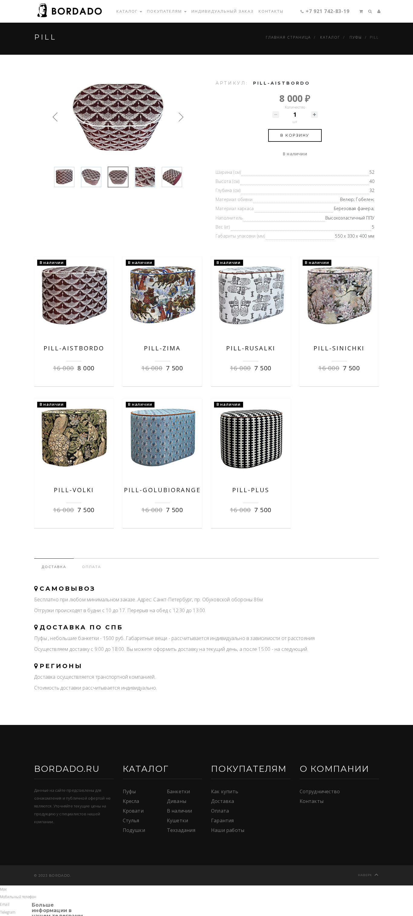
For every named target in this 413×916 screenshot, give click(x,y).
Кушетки (177, 820)
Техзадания (181, 830)
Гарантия (222, 820)
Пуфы (129, 791)
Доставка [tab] (54, 567)
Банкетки (178, 791)
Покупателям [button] (165, 11)
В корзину (295, 135)
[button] (359, 11)
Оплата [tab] (91, 567)
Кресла (131, 801)
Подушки (134, 830)
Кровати (133, 810)
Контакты (271, 11)
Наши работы (227, 830)
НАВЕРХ (365, 875)
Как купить (224, 791)
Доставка (222, 801)
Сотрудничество (320, 791)
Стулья (131, 820)
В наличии (179, 810)
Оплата (220, 810)
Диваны (176, 801)
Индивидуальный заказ (222, 11)
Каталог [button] (127, 11)
